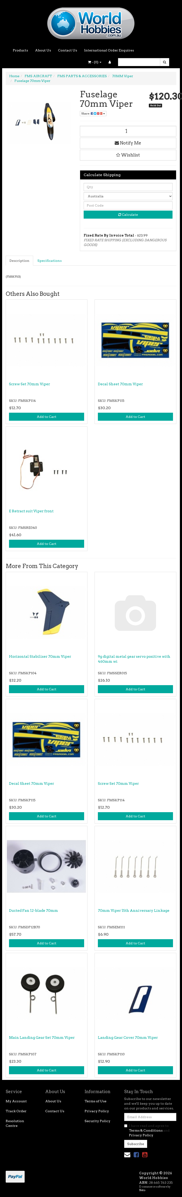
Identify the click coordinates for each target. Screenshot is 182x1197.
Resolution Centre (15, 1123)
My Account (16, 1101)
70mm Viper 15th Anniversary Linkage (133, 910)
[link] (136, 1154)
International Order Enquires (109, 50)
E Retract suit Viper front (31, 511)
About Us (43, 50)
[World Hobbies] (91, 22)
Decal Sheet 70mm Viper (120, 384)
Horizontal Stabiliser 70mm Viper (40, 656)
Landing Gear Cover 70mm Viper (128, 1038)
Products (20, 50)
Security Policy (97, 1121)
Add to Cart (46, 417)
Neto (142, 1190)
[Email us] (127, 1154)
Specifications (49, 261)
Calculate (129, 214)
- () (95, 62)
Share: (86, 113)
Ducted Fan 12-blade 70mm (33, 910)
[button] (128, 155)
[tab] (20, 261)
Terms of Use (95, 1101)
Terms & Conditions (146, 1130)
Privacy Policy (97, 1111)
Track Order (16, 1111)
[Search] (164, 62)
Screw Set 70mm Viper (29, 384)
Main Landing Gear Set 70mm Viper (42, 1038)
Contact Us (67, 50)
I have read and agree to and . (149, 1130)
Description (19, 261)
